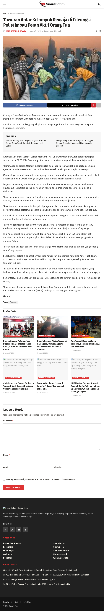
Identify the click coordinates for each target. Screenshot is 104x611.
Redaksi (6, 602)
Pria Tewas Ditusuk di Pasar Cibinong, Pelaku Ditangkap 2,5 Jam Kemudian (85, 344)
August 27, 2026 (9, 353)
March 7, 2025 (35, 31)
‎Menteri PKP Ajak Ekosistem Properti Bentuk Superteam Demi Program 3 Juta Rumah (40, 570)
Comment (8, 420)
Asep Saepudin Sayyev (16, 31)
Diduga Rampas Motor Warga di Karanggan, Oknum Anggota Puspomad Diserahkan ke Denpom (74, 143)
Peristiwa (7, 558)
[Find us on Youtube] (18, 529)
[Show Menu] (4, 4)
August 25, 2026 (43, 392)
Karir (16, 602)
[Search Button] (99, 4)
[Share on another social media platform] (98, 105)
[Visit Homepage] (51, 4)
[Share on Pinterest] (93, 105)
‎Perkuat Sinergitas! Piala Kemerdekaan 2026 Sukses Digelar (29, 579)
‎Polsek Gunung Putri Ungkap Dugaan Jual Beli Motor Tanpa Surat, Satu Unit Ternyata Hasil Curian (26, 143)
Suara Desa (58, 547)
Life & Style (8, 550)
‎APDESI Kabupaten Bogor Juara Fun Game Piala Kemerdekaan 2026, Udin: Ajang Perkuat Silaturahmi (46, 575)
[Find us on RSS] (25, 529)
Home (5, 14)
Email (6, 467)
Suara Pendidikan (61, 550)
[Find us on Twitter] (12, 529)
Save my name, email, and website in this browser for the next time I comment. (41, 479)
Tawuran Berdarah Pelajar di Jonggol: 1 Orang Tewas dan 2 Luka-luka (50, 386)
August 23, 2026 (77, 395)
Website (57, 467)
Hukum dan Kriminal (17, 14)
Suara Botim (13, 606)
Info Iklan (27, 602)
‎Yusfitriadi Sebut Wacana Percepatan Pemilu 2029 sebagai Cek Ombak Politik (36, 584)
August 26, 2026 (43, 353)
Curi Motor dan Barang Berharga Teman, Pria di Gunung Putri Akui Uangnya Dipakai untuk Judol (18, 386)
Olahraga (7, 554)
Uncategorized (60, 554)
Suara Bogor (59, 543)
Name (6, 455)
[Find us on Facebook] (5, 529)
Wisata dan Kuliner (61, 558)
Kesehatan (8, 547)
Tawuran (13, 302)
